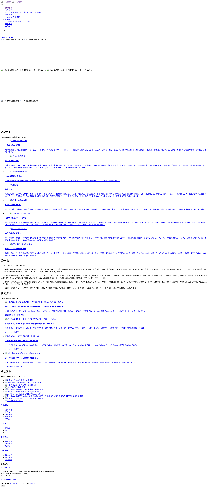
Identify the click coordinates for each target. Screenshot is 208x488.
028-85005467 (6, 468)
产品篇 (7, 428)
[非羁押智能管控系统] (18, 141)
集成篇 (7, 430)
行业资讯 (8, 446)
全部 (7, 17)
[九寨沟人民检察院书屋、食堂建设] (19, 380)
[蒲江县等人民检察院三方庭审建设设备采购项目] (24, 389)
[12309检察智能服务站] (19, 172)
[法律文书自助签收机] (18, 200)
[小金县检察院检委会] (14, 401)
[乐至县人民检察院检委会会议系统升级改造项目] (24, 398)
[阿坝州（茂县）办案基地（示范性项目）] (21, 385)
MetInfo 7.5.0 (14, 483)
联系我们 (8, 419)
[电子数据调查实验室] (18, 229)
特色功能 (4, 451)
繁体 (3, 486)
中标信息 (8, 441)
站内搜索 (8, 460)
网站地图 (8, 455)
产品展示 (4, 423)
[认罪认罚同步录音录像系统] (21, 244)
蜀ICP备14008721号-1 (9, 480)
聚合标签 (8, 457)
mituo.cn (32, 483)
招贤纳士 (8, 412)
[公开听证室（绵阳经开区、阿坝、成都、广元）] (24, 382)
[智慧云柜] (14, 185)
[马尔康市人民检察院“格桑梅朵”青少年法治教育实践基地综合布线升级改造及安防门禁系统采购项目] (44, 396)
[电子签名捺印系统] (17, 156)
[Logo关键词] (104, 2)
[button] (5, 37)
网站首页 (8, 8)
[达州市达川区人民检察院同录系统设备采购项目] (24, 394)
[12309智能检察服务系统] (15, 387)
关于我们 (4, 405)
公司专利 (8, 417)
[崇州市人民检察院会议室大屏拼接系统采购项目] (24, 392)
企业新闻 (8, 444)
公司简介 (8, 410)
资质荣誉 (8, 414)
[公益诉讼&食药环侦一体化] (21, 213)
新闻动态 (4, 437)
